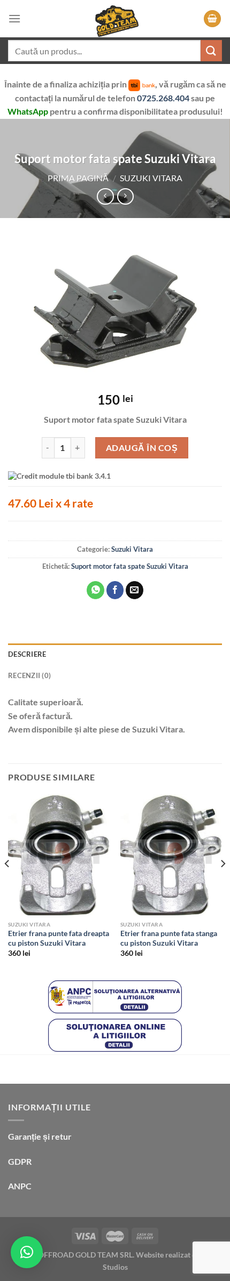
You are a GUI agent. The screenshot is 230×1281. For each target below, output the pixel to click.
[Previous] (7, 885)
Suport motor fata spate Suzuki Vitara (129, 566)
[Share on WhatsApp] (95, 590)
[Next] (222, 885)
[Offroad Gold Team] (115, 18)
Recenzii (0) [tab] (29, 675)
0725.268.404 (164, 98)
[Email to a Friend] (134, 590)
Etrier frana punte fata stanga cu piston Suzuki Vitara (168, 938)
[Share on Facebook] (115, 590)
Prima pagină (78, 178)
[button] (27, 1252)
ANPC (20, 1186)
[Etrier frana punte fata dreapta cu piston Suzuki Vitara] (59, 855)
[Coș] (212, 19)
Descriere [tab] (27, 654)
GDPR (20, 1161)
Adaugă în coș (142, 447)
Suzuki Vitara (151, 178)
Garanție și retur (40, 1136)
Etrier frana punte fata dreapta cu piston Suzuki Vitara (58, 938)
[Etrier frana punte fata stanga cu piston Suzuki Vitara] (171, 855)
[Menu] (14, 18)
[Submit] (211, 50)
